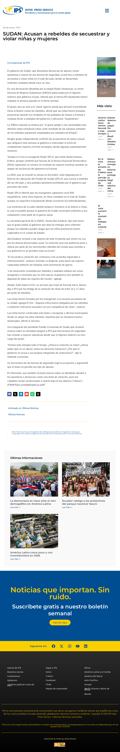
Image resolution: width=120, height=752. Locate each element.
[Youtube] (77, 646)
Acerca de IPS (14, 668)
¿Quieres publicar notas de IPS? (20, 685)
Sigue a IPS (51, 668)
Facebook (50, 680)
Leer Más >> (101, 137)
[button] (9, 394)
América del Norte (93, 676)
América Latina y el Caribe (97, 672)
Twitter (49, 676)
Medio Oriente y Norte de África (96, 689)
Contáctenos (13, 676)
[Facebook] (53, 646)
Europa (87, 684)
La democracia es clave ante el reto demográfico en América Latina (33, 502)
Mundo (87, 694)
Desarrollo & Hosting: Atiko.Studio (60, 739)
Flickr (48, 684)
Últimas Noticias (30, 408)
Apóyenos (12, 680)
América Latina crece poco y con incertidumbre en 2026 (31, 554)
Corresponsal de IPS (18, 62)
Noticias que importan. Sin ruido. (60, 593)
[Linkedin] (85, 646)
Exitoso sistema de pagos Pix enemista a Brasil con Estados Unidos (112, 131)
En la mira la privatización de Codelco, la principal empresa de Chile (105, 172)
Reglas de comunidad (56, 688)
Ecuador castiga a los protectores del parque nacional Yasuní (83, 502)
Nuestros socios (15, 672)
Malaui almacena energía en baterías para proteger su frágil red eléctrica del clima (112, 175)
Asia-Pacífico (91, 680)
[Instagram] (69, 646)
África (87, 668)
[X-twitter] (61, 646)
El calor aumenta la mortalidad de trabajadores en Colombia (105, 216)
